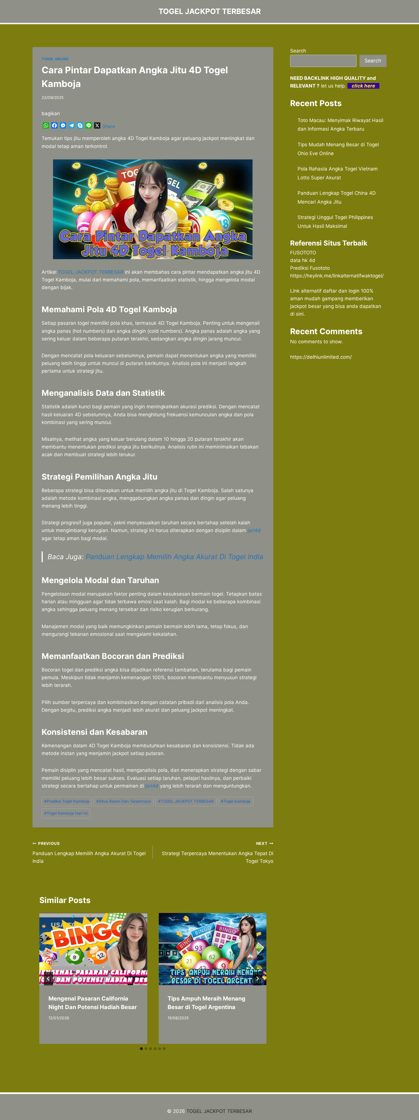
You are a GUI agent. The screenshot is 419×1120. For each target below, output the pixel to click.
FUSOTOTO (303, 252)
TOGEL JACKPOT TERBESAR (186, 801)
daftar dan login (341, 291)
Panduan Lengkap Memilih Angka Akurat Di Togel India (174, 557)
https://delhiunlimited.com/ (321, 357)
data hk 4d (302, 260)
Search (298, 51)
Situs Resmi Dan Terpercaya (123, 801)
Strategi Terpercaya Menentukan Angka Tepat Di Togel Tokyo (217, 852)
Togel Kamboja (236, 801)
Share (109, 126)
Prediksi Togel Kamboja (66, 801)
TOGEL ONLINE (55, 59)
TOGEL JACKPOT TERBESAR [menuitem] (90, 272)
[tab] (141, 1048)
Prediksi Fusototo (310, 268)
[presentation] (93, 949)
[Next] (257, 978)
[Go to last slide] (48, 978)
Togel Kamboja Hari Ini (66, 813)
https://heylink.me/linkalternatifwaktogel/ (337, 276)
